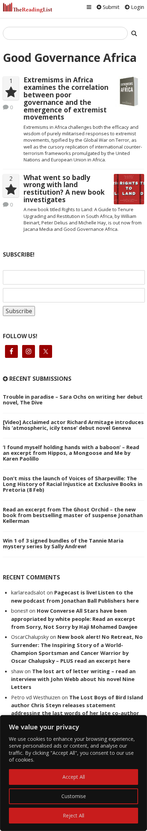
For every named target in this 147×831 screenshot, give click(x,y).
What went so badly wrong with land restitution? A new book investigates (64, 188)
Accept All (73, 776)
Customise (73, 796)
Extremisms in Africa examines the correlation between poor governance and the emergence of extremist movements (66, 98)
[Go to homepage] (27, 8)
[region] (73, 773)
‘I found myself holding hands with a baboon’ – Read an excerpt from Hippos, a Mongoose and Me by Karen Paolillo (71, 452)
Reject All (73, 815)
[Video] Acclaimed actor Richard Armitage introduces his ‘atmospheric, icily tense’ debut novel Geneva (73, 424)
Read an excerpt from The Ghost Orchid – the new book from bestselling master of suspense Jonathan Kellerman (73, 515)
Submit (110, 6)
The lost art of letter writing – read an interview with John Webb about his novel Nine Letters (73, 679)
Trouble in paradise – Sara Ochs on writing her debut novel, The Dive (73, 399)
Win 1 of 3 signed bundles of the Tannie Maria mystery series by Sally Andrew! (63, 543)
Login (137, 6)
